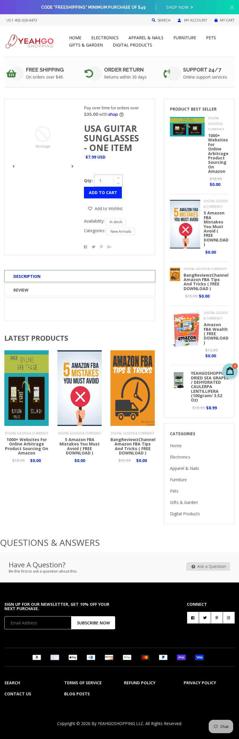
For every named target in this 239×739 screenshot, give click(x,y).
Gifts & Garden (86, 45)
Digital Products (132, 45)
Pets (211, 37)
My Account (195, 20)
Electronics (105, 37)
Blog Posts (77, 694)
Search (164, 20)
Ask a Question (211, 566)
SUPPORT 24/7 (202, 70)
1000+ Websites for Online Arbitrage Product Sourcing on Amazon (26, 446)
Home (75, 37)
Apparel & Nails (146, 37)
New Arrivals (120, 231)
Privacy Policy (200, 682)
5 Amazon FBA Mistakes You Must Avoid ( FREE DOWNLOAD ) (79, 446)
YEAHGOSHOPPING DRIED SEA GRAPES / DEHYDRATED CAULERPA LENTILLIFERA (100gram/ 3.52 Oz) (210, 386)
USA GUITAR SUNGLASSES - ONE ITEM (111, 138)
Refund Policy (139, 682)
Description (27, 276)
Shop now (178, 7)
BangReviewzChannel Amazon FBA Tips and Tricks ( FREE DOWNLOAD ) (132, 446)
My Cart (227, 20)
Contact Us (17, 694)
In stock (116, 221)
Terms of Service (83, 682)
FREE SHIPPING (45, 70)
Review (21, 290)
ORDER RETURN (124, 70)
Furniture (184, 37)
